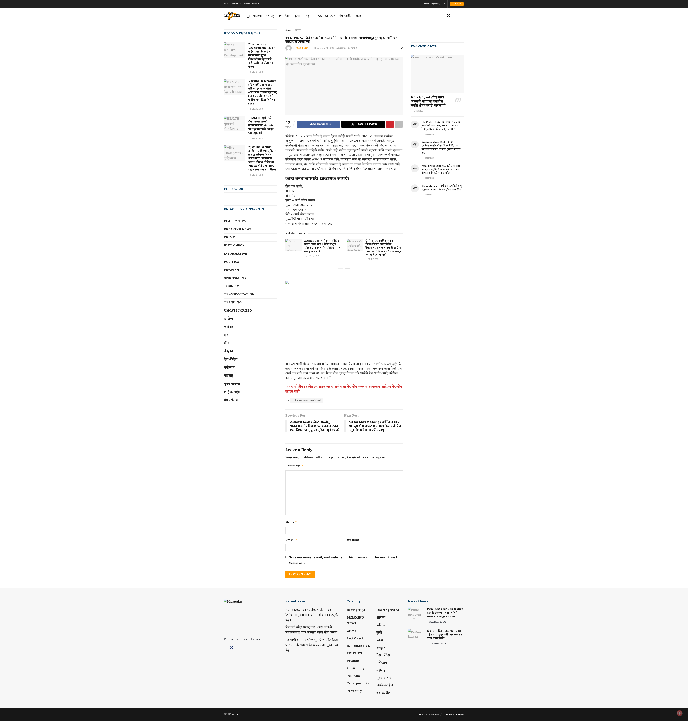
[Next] (347, 270)
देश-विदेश (284, 16)
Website (353, 540)
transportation (239, 294)
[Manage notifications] (679, 713)
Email (291, 540)
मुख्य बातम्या (254, 16)
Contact (255, 4)
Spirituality (235, 278)
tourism (232, 286)
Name (291, 522)
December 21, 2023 (324, 48)
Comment (294, 466)
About (226, 4)
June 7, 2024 (373, 259)
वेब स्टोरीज (345, 16)
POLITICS (231, 262)
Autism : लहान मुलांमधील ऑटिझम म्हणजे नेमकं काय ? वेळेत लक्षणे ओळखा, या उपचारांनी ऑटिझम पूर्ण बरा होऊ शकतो (322, 246)
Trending (351, 48)
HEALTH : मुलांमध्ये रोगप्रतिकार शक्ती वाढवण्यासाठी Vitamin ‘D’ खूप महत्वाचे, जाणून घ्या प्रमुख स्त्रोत (261, 126)
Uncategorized (238, 311)
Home (288, 30)
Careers (246, 4)
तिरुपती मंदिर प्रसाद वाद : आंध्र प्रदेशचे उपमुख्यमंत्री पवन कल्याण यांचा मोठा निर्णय (311, 629)
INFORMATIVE (235, 254)
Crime (229, 237)
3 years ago (256, 72)
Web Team (302, 48)
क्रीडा (227, 343)
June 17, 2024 (312, 256)
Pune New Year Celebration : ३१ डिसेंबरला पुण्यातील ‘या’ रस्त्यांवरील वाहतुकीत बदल (313, 615)
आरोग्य (298, 30)
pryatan (231, 270)
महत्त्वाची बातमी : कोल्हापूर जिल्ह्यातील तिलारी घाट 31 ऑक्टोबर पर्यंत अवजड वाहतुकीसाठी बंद (312, 645)
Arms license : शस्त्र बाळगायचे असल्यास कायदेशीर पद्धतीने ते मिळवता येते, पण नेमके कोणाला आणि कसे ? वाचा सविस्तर (441, 169)
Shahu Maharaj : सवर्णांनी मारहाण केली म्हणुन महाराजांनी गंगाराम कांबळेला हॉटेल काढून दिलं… (442, 188)
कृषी (297, 16)
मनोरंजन (229, 368)
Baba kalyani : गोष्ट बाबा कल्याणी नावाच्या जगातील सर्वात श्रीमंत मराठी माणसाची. (428, 102)
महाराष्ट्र (270, 16)
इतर (358, 16)
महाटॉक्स (235, 714)
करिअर (228, 327)
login (458, 4)
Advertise (236, 4)
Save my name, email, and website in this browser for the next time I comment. (343, 560)
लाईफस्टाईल (232, 392)
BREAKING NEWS (237, 229)
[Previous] (340, 270)
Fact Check (325, 16)
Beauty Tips (235, 221)
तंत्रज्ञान (308, 16)
